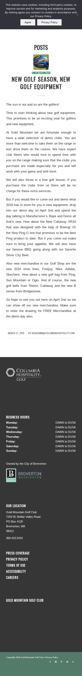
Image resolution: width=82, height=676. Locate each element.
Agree (28, 22)
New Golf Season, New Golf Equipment (41, 83)
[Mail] (67, 662)
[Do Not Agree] (77, 15)
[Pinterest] (61, 662)
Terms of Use (16, 565)
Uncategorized (41, 72)
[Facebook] (50, 662)
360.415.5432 (14, 538)
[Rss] (73, 662)
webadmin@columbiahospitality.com (53, 333)
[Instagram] (56, 662)
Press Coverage (18, 553)
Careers (12, 577)
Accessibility (16, 571)
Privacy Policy (17, 559)
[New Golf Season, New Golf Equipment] (41, 62)
